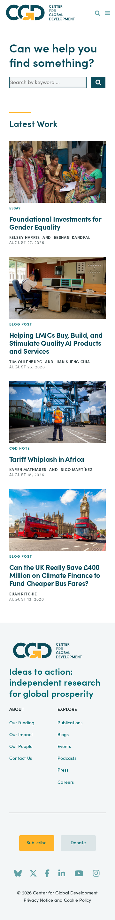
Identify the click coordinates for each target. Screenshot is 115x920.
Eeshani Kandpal (72, 237)
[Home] (57, 12)
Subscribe (37, 842)
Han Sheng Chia (73, 362)
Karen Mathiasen (28, 470)
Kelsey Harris (25, 237)
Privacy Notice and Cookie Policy (57, 900)
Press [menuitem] (62, 770)
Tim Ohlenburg (26, 362)
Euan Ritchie (23, 594)
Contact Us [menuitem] (20, 758)
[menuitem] (97, 13)
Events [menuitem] (64, 746)
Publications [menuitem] (69, 723)
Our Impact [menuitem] (21, 734)
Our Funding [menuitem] (21, 723)
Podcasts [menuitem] (66, 758)
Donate (78, 842)
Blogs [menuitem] (63, 734)
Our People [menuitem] (21, 746)
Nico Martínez (77, 470)
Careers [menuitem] (65, 782)
